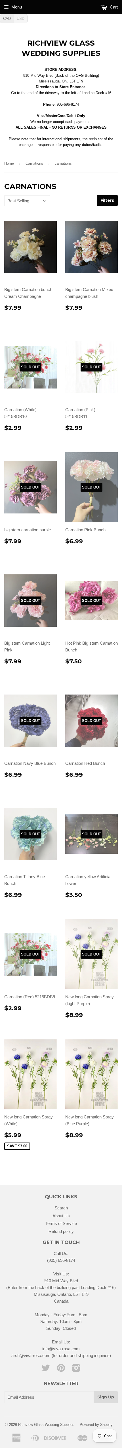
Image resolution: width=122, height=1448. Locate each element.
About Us (61, 1215)
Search (61, 1207)
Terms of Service (61, 1223)
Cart (113, 7)
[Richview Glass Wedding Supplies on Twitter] (45, 1369)
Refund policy (61, 1231)
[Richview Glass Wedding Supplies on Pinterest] (61, 1369)
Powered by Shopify (96, 1424)
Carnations (34, 163)
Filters (107, 200)
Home (9, 163)
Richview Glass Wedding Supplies (61, 48)
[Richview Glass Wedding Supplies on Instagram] (76, 1369)
